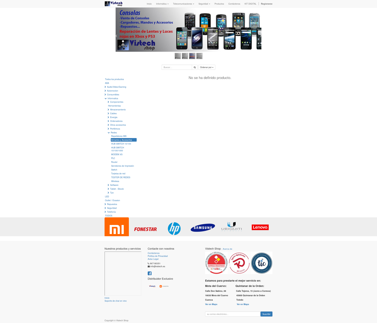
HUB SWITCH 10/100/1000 (117, 149)
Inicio (107, 297)
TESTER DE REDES (120, 177)
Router (114, 161)
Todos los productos (114, 79)
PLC (113, 158)
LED (107, 196)
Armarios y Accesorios (121, 139)
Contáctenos (153, 253)
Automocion (112, 90)
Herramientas (114, 105)
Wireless (115, 181)
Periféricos (115, 128)
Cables (113, 113)
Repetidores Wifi (119, 136)
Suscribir (266, 314)
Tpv (112, 192)
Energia (113, 117)
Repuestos (112, 204)
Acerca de (227, 248)
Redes (114, 132)
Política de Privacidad (158, 255)
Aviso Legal (153, 258)
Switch (114, 169)
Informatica (113, 98)
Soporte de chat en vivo (116, 300)
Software (114, 184)
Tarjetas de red (118, 173)
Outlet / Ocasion (112, 200)
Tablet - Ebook (117, 188)
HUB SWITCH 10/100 (121, 143)
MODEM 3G (117, 154)
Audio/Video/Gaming (116, 86)
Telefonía (111, 211)
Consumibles (113, 94)
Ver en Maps (211, 304)
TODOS (108, 215)
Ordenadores (116, 121)
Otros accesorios (118, 124)
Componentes (116, 101)
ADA (107, 82)
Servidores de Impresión (122, 165)
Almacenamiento (118, 109)
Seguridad (112, 207)
